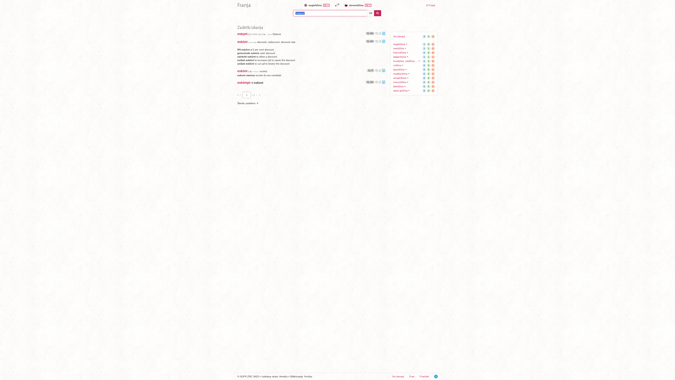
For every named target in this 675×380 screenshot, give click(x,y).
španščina (398, 69)
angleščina (399, 44)
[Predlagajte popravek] (380, 33)
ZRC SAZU (253, 376)
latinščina (398, 86)
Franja (244, 5)
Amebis (283, 376)
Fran (411, 376)
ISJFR (243, 376)
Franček (424, 376)
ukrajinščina (399, 78)
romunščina (399, 82)
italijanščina (399, 56)
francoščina (399, 52)
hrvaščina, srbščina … (405, 61)
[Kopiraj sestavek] (376, 33)
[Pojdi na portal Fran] (383, 33)
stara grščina (400, 90)
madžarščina (400, 73)
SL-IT (371, 70)
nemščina (398, 48)
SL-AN (370, 41)
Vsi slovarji (399, 36)
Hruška (308, 376)
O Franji (430, 5)
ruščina (397, 65)
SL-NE (370, 33)
